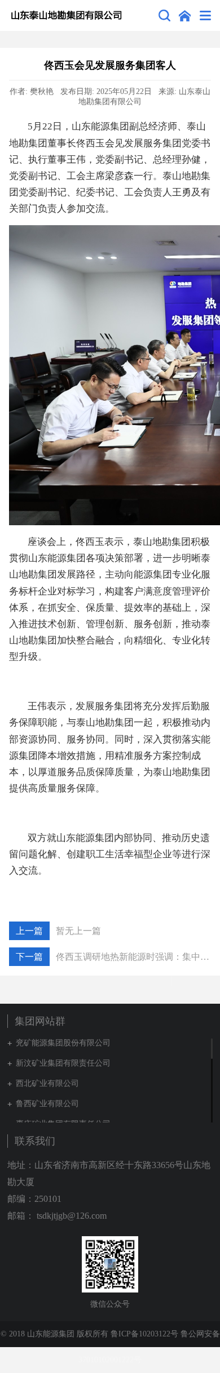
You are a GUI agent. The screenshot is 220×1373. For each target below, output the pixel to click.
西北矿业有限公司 (47, 1083)
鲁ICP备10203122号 (144, 1334)
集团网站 (185, 15)
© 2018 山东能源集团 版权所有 (54, 1334)
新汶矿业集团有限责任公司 (63, 1063)
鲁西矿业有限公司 (47, 1103)
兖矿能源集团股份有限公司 (63, 1043)
